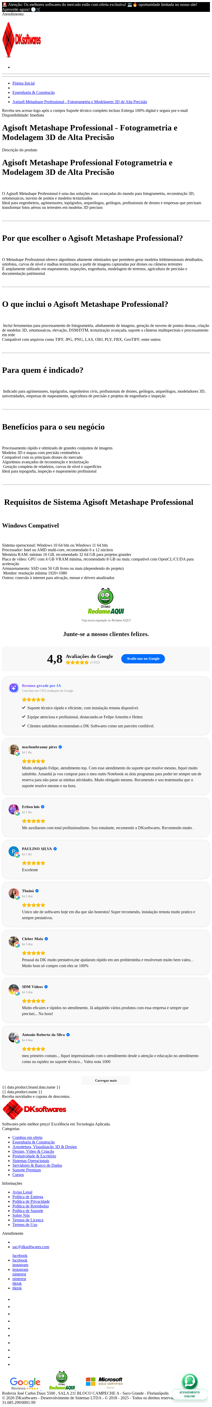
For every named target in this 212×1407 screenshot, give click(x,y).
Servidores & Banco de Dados (37, 1165)
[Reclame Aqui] (58, 1388)
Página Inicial (23, 83)
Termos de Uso (24, 1224)
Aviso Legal (22, 1192)
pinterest (19, 1274)
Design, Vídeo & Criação (33, 1151)
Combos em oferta (27, 1137)
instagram (20, 1265)
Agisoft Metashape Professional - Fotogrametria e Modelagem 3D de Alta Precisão (79, 102)
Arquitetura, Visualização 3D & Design (44, 1147)
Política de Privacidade (31, 1201)
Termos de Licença (27, 1220)
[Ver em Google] (14, 749)
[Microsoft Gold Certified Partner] (100, 1388)
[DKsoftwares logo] (21, 58)
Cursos (18, 1174)
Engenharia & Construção (33, 92)
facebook (19, 1255)
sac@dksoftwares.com (30, 1247)
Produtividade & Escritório (34, 1156)
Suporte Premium (26, 1170)
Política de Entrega (27, 1197)
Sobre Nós (21, 1215)
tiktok (17, 1283)
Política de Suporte (27, 1210)
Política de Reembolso (30, 1206)
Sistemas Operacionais (30, 1160)
